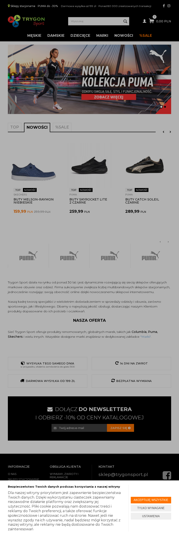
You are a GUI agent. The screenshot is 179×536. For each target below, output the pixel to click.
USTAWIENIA (151, 516)
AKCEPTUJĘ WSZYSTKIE (151, 500)
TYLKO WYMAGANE (151, 508)
